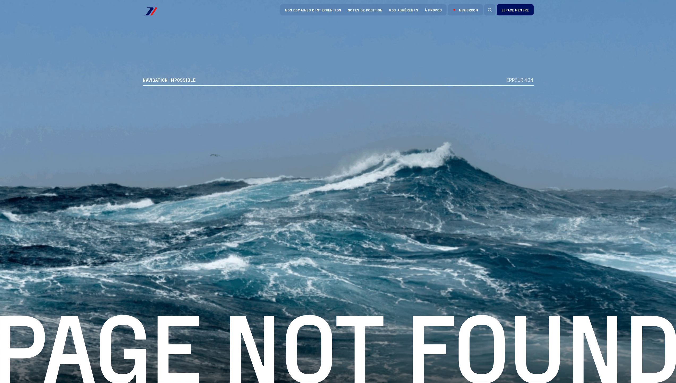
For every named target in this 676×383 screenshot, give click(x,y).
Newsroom (468, 10)
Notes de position (365, 10)
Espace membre (515, 10)
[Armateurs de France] (150, 11)
